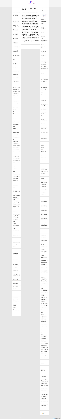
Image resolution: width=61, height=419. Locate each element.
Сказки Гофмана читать (43, 55)
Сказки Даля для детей (43, 51)
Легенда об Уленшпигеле (15, 283)
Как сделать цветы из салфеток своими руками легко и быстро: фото (44, 272)
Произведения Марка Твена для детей (16, 87)
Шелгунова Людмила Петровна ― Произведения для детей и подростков (16, 207)
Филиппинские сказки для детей (44, 219)
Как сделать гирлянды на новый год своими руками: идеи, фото (44, 349)
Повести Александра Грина (16, 129)
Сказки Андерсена (43, 108)
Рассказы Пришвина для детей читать (16, 147)
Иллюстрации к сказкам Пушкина (43, 184)
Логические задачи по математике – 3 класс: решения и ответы (44, 388)
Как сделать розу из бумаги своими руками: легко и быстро (44, 316)
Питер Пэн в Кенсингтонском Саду (44, 79)
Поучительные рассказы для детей (16, 139)
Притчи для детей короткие (15, 253)
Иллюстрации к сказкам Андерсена (43, 194)
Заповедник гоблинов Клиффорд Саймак (44, 155)
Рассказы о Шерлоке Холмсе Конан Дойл (16, 216)
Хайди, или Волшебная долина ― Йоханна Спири (16, 223)
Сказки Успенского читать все (44, 127)
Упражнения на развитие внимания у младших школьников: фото (44, 394)
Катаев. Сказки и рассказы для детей (44, 115)
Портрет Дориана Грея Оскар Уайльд (16, 113)
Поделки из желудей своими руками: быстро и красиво (44, 336)
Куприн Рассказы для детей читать (16, 156)
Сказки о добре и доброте (43, 28)
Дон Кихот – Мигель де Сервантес (16, 214)
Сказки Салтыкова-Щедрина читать (44, 57)
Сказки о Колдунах (43, 36)
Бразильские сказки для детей (44, 222)
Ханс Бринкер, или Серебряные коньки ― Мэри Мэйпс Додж (16, 230)
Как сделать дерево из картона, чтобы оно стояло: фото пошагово (44, 260)
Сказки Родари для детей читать (44, 132)
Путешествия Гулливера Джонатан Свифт (43, 71)
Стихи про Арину (14, 63)
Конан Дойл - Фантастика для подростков (44, 149)
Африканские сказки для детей (44, 225)
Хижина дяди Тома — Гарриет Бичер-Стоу (16, 228)
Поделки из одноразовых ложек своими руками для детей (44, 338)
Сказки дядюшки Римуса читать (44, 101)
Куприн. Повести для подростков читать (16, 158)
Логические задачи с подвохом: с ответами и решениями (44, 392)
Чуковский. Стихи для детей (16, 21)
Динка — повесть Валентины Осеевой (16, 199)
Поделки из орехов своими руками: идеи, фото (44, 342)
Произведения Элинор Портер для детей (16, 173)
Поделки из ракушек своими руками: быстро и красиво (44, 318)
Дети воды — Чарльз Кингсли (44, 139)
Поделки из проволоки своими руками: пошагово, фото (44, 345)
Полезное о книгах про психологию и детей (43, 237)
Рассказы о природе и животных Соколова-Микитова (16, 153)
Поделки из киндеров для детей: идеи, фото (44, 334)
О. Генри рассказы (15, 114)
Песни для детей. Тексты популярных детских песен (15, 300)
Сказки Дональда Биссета (43, 81)
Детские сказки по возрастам (44, 89)
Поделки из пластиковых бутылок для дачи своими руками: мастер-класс (44, 303)
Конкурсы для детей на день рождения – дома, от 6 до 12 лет (44, 403)
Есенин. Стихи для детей (15, 34)
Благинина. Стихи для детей (16, 26)
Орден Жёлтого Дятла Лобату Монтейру (44, 38)
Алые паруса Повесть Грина (16, 121)
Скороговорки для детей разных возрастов (16, 12)
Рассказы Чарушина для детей (16, 124)
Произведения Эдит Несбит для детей (16, 111)
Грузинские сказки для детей (44, 210)
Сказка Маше (42, 44)
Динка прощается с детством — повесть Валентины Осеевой (16, 201)
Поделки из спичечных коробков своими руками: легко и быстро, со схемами (44, 312)
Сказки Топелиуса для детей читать (44, 94)
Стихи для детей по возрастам (16, 68)
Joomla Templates (54, 418)
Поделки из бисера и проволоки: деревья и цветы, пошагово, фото (44, 283)
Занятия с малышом (43, 173)
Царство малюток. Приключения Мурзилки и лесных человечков (44, 40)
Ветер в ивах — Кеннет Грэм (44, 138)
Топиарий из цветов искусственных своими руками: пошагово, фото (44, 295)
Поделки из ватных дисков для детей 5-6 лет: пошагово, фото (44, 279)
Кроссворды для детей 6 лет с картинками (44, 380)
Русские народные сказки (43, 128)
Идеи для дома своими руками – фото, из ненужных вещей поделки (44, 265)
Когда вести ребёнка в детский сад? (44, 169)
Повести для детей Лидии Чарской (16, 195)
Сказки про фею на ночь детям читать (44, 87)
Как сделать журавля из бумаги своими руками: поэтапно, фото (44, 270)
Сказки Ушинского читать (43, 66)
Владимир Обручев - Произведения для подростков (44, 153)
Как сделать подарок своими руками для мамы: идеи (44, 319)
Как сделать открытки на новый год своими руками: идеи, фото (44, 357)
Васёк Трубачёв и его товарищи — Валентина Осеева (16, 197)
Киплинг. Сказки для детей (43, 116)
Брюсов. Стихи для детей (15, 38)
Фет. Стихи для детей (15, 39)
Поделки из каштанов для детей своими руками (44, 347)
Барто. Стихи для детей (15, 25)
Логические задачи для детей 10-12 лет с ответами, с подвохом (44, 390)
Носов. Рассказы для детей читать (16, 191)
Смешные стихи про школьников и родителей (16, 242)
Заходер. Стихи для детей (15, 30)
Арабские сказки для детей (44, 201)
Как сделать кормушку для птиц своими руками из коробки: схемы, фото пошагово (44, 255)
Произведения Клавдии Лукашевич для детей (15, 168)
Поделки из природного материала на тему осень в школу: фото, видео (44, 322)
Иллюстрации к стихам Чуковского (43, 192)
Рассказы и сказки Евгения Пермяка (15, 187)
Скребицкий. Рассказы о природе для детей (16, 151)
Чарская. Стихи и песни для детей (16, 55)
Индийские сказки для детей (44, 218)
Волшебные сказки (43, 123)
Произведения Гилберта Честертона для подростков (16, 95)
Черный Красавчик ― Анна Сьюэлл (15, 217)
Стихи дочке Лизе (14, 60)
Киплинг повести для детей (15, 116)
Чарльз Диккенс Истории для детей (16, 132)
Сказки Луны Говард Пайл (43, 24)
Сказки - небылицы (43, 31)
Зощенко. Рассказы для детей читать (16, 164)
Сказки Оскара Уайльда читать (44, 61)
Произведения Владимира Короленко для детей (15, 211)
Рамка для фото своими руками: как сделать (44, 326)
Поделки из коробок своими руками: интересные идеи (44, 309)
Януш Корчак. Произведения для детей (16, 235)
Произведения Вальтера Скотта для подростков (16, 103)
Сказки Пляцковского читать (44, 69)
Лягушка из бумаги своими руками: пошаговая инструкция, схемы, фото (44, 290)
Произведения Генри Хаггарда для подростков (16, 109)
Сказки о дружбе (42, 27)
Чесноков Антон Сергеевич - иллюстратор (44, 363)
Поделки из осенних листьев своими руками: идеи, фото (44, 324)
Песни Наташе (14, 305)
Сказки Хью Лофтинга (43, 41)
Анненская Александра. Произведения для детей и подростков (15, 171)
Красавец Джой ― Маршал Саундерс (15, 221)
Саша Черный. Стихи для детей (16, 46)
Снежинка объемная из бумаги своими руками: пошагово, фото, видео (44, 332)
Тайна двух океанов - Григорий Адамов (44, 159)
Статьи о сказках (14, 288)
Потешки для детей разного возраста (16, 18)
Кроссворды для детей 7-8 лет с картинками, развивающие (44, 381)
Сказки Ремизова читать (43, 90)
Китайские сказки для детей (44, 206)
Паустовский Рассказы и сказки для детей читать (16, 128)
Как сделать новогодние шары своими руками (44, 351)
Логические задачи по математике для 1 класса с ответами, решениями (44, 386)
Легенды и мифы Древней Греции (16, 274)
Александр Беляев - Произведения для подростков (44, 151)
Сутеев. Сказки (42, 124)
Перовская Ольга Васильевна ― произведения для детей (16, 209)
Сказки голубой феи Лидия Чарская (44, 92)
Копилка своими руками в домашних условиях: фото (43, 299)
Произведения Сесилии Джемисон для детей (15, 178)
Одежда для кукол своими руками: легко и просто (44, 305)
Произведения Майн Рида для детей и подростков (16, 101)
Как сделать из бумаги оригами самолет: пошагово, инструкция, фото (44, 268)
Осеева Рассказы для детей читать (16, 203)
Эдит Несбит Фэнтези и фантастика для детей (43, 157)
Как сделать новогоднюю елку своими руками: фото (44, 353)
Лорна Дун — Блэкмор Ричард (16, 226)
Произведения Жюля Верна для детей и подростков (16, 91)
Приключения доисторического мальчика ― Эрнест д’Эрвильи (16, 225)
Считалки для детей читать (15, 74)
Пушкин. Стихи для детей (15, 15)
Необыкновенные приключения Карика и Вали (44, 73)
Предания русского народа (15, 264)
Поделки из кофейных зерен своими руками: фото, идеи (44, 285)
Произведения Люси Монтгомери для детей (16, 176)
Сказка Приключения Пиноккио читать (44, 76)
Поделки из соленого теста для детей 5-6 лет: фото (44, 301)
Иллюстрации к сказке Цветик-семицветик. (44, 180)
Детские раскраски (43, 370)
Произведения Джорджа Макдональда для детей (15, 185)
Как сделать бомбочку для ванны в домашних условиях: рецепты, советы (44, 329)
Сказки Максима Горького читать (44, 104)
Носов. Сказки (42, 119)
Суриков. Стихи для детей (15, 43)
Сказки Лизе (42, 47)
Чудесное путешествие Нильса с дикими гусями (44, 23)
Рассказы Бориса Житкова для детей (16, 136)
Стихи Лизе (14, 59)
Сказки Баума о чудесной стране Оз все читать (44, 97)
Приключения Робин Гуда (15, 279)
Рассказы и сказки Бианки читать (16, 137)
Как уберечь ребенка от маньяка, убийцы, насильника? (44, 171)
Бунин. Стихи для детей (15, 42)
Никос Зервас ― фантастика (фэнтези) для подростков (44, 161)
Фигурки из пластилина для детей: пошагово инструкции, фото (44, 297)
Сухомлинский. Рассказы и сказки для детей (16, 160)
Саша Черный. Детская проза (16, 134)
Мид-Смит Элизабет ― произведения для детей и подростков (15, 181)
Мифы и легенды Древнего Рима (16, 275)
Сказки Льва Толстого (43, 46)
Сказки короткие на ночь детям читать (44, 84)
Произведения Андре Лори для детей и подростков (16, 93)
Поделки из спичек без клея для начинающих (44, 314)
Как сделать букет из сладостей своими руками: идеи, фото (44, 274)
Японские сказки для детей (44, 205)
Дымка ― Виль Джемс (15, 219)
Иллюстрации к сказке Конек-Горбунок (44, 182)
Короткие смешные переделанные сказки (15, 246)
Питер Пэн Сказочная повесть (44, 78)
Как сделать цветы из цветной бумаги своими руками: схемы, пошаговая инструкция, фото (44, 252)
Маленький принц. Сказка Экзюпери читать (43, 64)
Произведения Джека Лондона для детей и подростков (16, 89)
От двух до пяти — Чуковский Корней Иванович (44, 240)
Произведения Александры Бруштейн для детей (16, 166)
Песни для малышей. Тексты (16, 310)
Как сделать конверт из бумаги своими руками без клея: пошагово (44, 288)
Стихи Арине (14, 64)
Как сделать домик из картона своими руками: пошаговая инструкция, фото (44, 262)
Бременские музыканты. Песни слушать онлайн (16, 307)
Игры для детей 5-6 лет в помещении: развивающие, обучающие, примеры (44, 399)
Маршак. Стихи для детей (15, 22)
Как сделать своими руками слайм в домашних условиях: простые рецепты (44, 257)
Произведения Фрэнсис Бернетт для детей (16, 175)
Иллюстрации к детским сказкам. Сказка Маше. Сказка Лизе (44, 189)
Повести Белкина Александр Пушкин (16, 80)
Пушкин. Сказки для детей (43, 21)
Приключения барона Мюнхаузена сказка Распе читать (44, 68)
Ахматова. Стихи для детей (15, 51)
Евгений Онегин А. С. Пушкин (16, 81)
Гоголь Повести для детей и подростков (16, 126)
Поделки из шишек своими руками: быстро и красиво (43, 307)
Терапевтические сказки (43, 100)
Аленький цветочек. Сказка (44, 120)
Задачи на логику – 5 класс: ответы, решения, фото (44, 396)
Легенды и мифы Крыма (15, 271)
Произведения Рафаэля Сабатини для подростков (15, 107)
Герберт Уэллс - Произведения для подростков (44, 147)
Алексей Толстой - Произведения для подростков (44, 145)
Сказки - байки (42, 32)
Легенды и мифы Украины (15, 270)
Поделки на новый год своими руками (44, 355)
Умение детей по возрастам (44, 378)
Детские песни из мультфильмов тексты (16, 309)
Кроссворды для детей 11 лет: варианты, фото (44, 383)
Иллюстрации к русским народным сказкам (43, 186)
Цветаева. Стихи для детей (15, 50)
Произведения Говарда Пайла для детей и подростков (16, 141)
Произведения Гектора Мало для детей (16, 183)
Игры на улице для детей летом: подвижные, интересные (44, 408)
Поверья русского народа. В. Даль (16, 265)
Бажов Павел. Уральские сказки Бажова (44, 135)
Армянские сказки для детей (44, 214)
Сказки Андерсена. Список (43, 109)
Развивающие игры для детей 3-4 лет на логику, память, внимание (44, 401)
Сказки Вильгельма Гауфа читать (44, 58)
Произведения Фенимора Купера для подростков (16, 99)
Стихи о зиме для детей (15, 67)
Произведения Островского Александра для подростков (16, 162)
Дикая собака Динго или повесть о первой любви (16, 118)
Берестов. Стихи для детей (15, 29)
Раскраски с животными (43, 371)
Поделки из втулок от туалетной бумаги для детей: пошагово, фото (44, 292)
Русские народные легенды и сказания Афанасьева (16, 267)
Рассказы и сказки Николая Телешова (15, 122)
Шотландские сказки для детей (44, 215)
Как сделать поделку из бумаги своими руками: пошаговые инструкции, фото (44, 277)
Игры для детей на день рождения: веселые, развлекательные (43, 406)
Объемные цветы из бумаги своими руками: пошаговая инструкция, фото (44, 281)
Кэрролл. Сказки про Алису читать (44, 63)
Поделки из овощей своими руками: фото (44, 340)
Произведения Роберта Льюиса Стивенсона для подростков (16, 97)
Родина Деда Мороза (43, 174)
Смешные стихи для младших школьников (16, 244)
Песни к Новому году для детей (16, 301)
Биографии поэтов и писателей (44, 246)
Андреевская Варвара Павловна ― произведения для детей (16, 204)
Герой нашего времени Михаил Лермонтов (16, 84)
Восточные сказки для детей (44, 202)
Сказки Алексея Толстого (43, 105)
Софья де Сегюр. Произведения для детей (16, 233)
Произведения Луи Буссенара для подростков (16, 105)
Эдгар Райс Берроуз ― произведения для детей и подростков (15, 143)
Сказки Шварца (42, 113)
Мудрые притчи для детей (15, 254)
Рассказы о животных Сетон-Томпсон (16, 149)
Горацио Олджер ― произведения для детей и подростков (16, 145)
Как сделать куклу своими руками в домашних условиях (44, 343)
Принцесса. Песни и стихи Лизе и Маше (16, 71)
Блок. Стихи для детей (15, 47)
